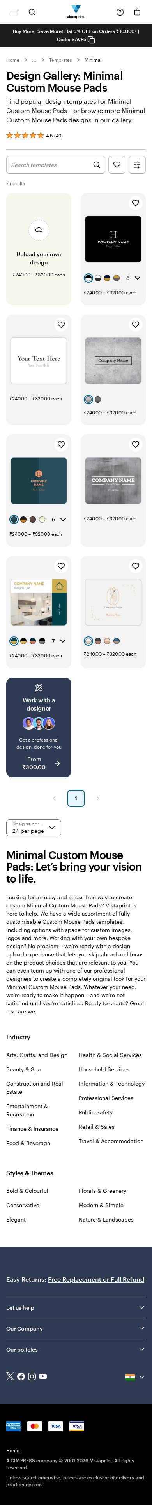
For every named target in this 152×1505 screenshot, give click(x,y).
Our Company (24, 1328)
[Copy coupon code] (91, 40)
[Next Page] (97, 798)
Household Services (104, 1069)
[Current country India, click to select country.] (135, 1377)
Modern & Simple (101, 1205)
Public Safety (96, 1112)
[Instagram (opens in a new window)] (32, 1377)
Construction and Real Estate (34, 1087)
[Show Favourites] (116, 165)
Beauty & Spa (23, 1069)
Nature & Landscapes (106, 1219)
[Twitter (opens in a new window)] (10, 1377)
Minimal (93, 60)
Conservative (22, 1205)
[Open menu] (14, 12)
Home (12, 60)
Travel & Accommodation (111, 1141)
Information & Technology (112, 1083)
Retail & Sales (97, 1126)
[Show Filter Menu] (137, 165)
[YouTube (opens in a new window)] (43, 1377)
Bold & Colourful (27, 1190)
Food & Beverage (28, 1143)
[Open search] (32, 12)
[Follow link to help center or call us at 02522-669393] (120, 12)
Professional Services (106, 1098)
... (34, 60)
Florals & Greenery (102, 1190)
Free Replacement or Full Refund (96, 1279)
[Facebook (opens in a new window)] (21, 1377)
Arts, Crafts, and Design (36, 1054)
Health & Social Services (110, 1054)
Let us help (20, 1307)
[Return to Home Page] (76, 12)
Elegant (16, 1219)
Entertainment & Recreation (27, 1110)
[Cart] (137, 12)
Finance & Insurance (32, 1128)
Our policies (22, 1349)
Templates (60, 60)
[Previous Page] (54, 798)
